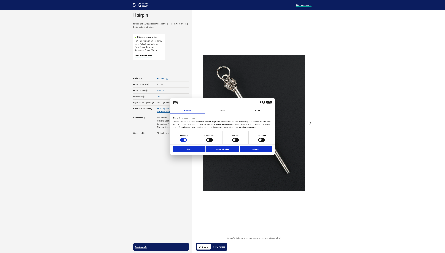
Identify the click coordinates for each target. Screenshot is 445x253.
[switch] (209, 140)
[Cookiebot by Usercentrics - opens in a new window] (262, 102)
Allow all (255, 149)
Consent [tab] (187, 110)
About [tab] (257, 110)
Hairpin (160, 90)
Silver (159, 96)
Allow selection (222, 149)
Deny (189, 149)
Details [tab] (222, 110)
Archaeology (162, 78)
